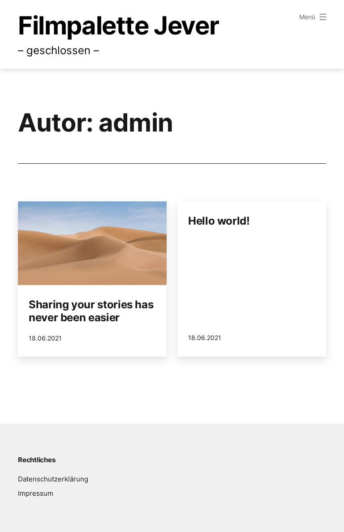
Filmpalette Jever (118, 25)
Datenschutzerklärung (53, 479)
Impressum (35, 493)
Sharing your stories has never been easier (91, 311)
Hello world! (219, 220)
